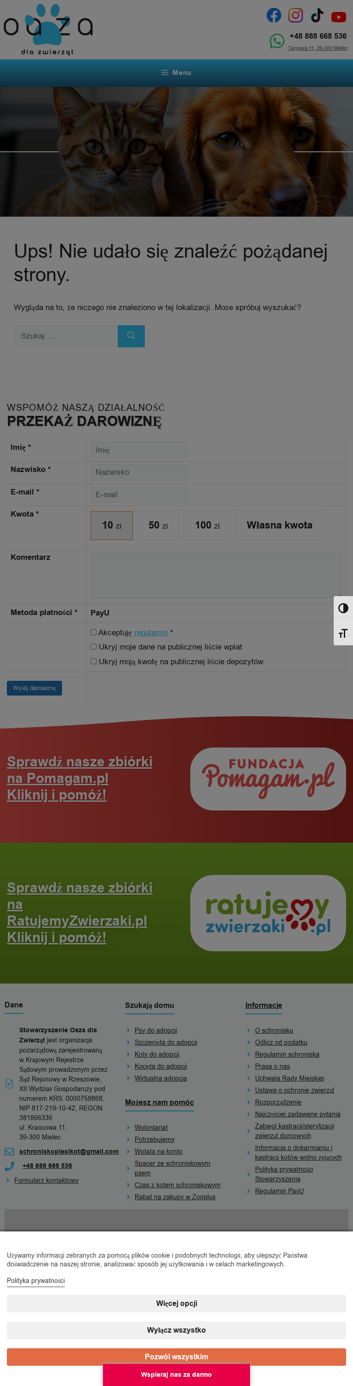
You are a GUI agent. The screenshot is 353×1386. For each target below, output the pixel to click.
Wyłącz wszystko (176, 1330)
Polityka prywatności (36, 1281)
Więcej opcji (176, 1304)
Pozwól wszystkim (176, 1357)
